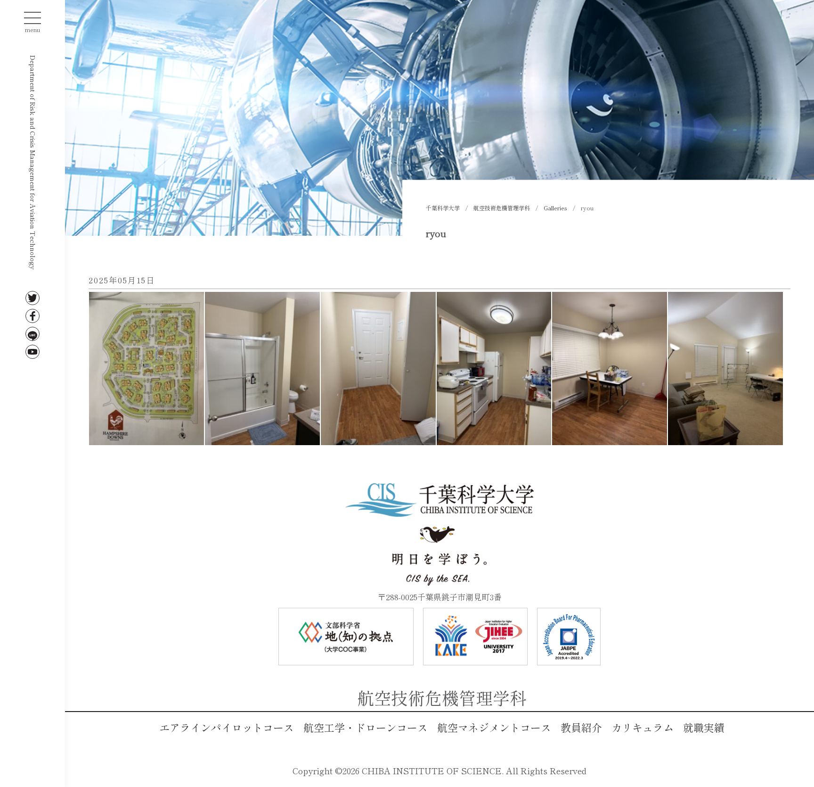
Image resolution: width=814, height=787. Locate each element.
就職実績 (703, 727)
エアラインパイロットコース (226, 727)
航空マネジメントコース (494, 727)
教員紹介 (581, 727)
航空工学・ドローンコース (365, 727)
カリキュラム (642, 727)
